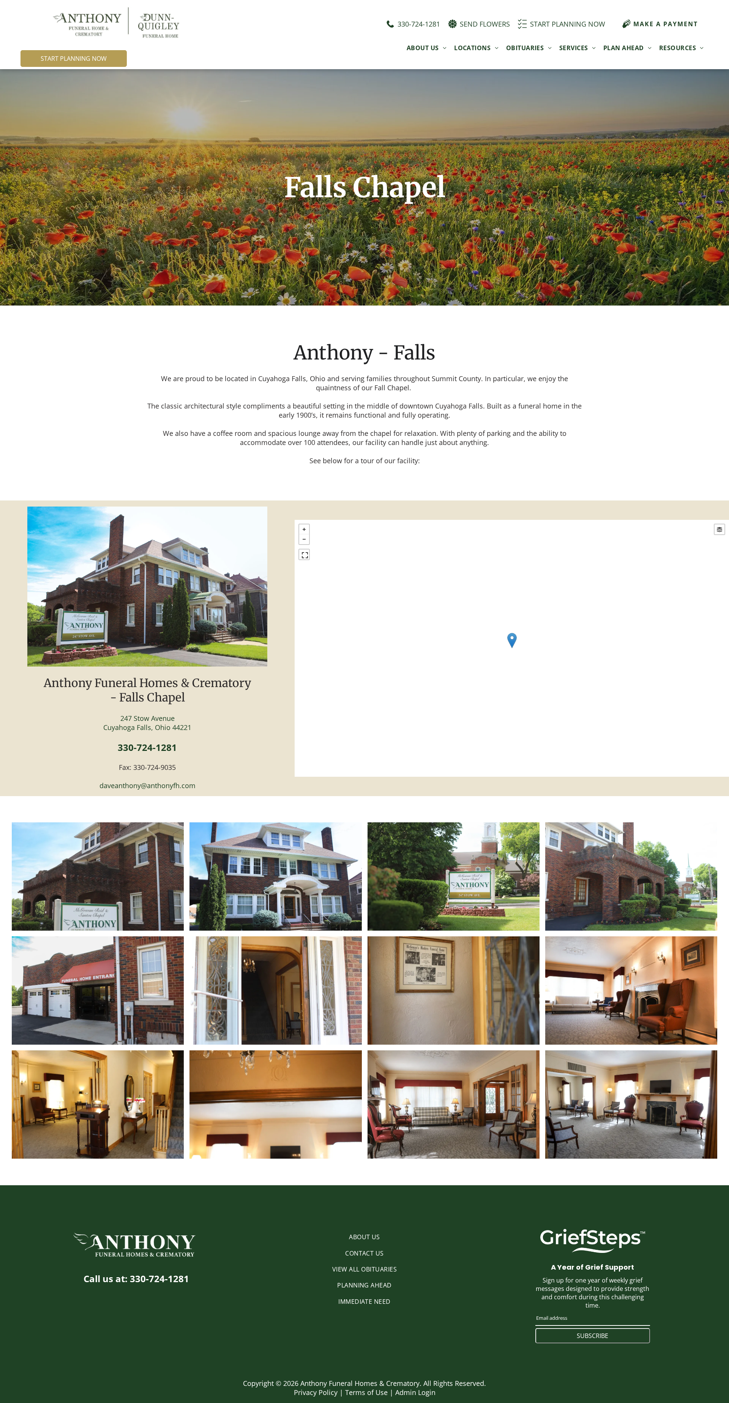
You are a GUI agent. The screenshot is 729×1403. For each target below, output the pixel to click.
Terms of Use (366, 1392)
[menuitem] (426, 47)
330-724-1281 (147, 747)
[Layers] (719, 529)
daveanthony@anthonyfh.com (147, 785)
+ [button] (304, 529)
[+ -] (512, 648)
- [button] (304, 539)
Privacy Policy (316, 1392)
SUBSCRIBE (592, 1336)
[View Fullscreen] (304, 554)
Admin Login (415, 1392)
